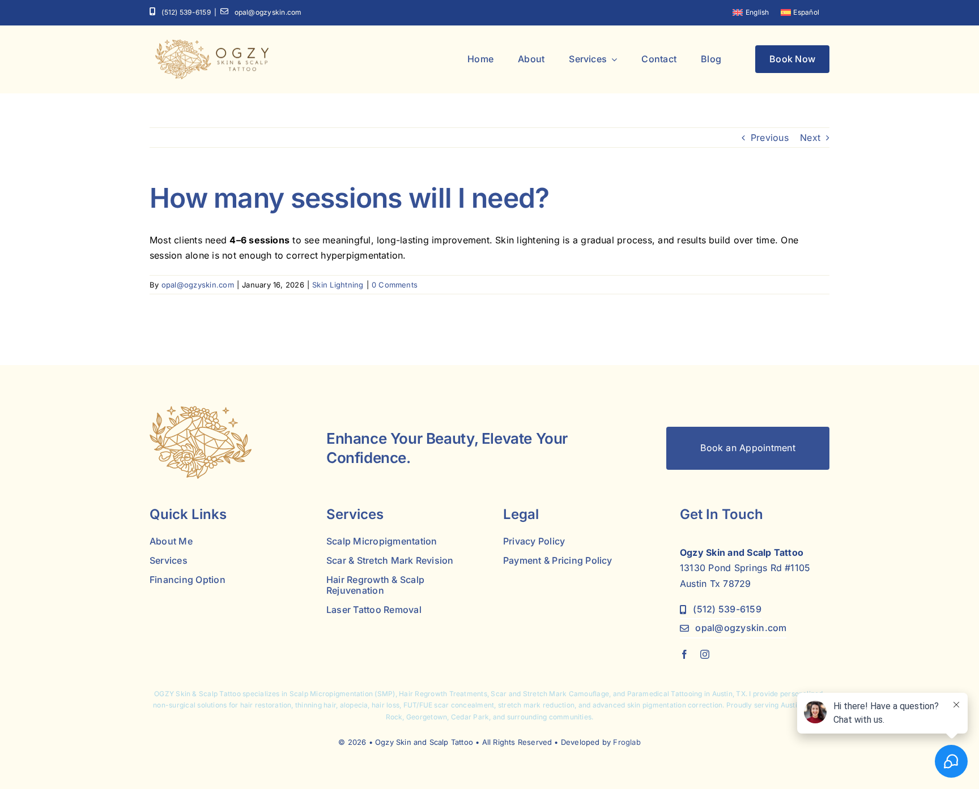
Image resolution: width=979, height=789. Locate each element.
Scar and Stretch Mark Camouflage (550, 693)
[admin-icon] (201, 410)
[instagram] (704, 654)
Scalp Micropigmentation (331, 693)
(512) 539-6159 (185, 12)
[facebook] (684, 654)
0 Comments (395, 284)
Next (810, 137)
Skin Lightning (337, 284)
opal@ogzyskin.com (268, 12)
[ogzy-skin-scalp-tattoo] (212, 44)
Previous (770, 137)
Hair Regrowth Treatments (443, 693)
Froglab (626, 742)
